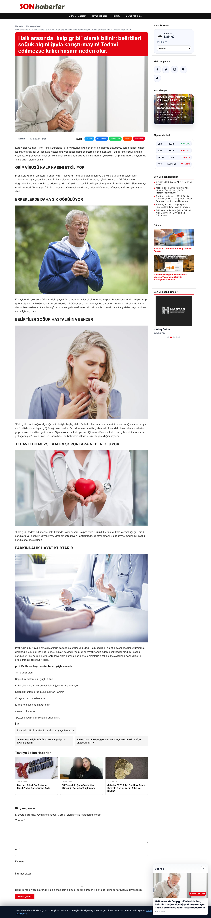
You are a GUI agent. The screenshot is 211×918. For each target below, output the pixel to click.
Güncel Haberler (77, 16)
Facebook (101, 138)
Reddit (127, 138)
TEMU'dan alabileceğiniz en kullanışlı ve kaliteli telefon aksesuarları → (109, 741)
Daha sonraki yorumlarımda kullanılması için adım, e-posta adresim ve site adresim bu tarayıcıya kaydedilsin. (78, 889)
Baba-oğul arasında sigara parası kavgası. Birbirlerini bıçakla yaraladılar (173, 205)
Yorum (20, 820)
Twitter (89, 138)
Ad (17, 849)
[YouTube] (183, 69)
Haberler (19, 26)
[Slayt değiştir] (168, 337)
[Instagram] (174, 69)
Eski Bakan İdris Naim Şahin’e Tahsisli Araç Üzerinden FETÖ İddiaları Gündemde (173, 212)
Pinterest (139, 138)
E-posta (20, 861)
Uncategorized (33, 26)
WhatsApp (115, 138)
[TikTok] (157, 78)
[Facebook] (157, 69)
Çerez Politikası (134, 16)
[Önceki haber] (182, 99)
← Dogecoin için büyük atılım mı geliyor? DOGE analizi (41, 741)
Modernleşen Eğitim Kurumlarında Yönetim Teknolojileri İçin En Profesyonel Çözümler (172, 190)
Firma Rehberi (99, 16)
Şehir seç (162, 42)
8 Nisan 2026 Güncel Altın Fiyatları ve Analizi (174, 183)
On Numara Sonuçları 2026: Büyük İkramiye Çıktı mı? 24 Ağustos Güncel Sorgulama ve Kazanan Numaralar (174, 198)
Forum (116, 16)
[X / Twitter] (165, 69)
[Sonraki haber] (188, 99)
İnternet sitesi (23, 873)
